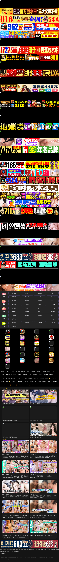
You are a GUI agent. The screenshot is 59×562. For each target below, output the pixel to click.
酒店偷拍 (35, 374)
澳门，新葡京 (38, 381)
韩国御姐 (27, 300)
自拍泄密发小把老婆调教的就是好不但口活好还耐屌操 (15, 496)
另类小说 (14, 326)
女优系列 (27, 308)
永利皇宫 (42, 378)
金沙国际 (32, 381)
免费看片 (44, 381)
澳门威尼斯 (3, 385)
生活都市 (14, 322)
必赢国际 (2, 374)
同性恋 (52, 319)
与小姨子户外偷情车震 (36, 403)
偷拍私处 (2, 378)
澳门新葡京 (24, 378)
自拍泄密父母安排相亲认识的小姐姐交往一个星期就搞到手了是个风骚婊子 (43, 496)
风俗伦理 (53, 322)
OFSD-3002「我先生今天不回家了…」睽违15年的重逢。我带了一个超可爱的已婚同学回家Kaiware (15, 537)
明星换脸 (27, 311)
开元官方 (20, 381)
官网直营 (18, 371)
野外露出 (53, 304)
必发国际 (18, 378)
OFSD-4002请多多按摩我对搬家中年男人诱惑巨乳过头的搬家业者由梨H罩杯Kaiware (42, 456)
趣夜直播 (8, 378)
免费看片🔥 (47, 378)
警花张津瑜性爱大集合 (36, 420)
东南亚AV (53, 300)
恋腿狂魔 (53, 308)
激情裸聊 (2, 381)
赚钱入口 (34, 385)
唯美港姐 (40, 300)
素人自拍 (53, 297)
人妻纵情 (40, 322)
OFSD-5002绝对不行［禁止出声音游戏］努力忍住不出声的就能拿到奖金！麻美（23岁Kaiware (15, 476)
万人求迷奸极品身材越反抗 (10, 437)
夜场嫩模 (13, 378)
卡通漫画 (14, 315)
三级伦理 (14, 297)
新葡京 (48, 371)
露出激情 (27, 315)
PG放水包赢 (13, 374)
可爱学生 (40, 308)
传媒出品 (14, 319)
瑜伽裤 (39, 311)
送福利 (44, 371)
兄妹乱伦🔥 (21, 385)
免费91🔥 (9, 385)
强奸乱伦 (27, 293)
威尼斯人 (2, 371)
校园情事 (27, 322)
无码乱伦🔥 (14, 381)
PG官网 (7, 371)
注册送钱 (33, 371)
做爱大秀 (50, 381)
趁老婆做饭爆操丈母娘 (9, 403)
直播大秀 (55, 381)
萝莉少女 (53, 293)
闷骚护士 (53, 311)
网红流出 (40, 304)
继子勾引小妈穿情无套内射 (10, 420)
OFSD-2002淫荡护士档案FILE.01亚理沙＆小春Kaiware (42, 476)
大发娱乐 (30, 378)
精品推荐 (14, 293)
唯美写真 (40, 315)
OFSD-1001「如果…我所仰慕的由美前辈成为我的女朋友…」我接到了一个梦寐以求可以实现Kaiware (16, 517)
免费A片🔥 (15, 385)
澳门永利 (23, 371)
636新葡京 (54, 378)
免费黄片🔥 (27, 385)
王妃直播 (46, 374)
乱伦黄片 (51, 374)
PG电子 (28, 371)
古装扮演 (14, 308)
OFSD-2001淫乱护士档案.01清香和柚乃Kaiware (42, 536)
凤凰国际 (8, 374)
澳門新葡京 (36, 378)
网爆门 (52, 315)
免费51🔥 (8, 381)
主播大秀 (40, 374)
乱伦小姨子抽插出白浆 (36, 437)
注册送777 (39, 371)
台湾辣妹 (14, 300)
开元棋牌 (12, 371)
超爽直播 (25, 374)
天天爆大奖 (26, 381)
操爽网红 (20, 374)
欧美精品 (40, 293)
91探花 (27, 304)
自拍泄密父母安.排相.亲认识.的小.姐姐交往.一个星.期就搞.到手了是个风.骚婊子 (42, 516)
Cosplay (40, 297)
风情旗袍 (14, 311)
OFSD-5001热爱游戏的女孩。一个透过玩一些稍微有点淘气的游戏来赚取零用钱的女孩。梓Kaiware (15, 457)
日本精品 (27, 297)
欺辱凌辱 (14, 304)
